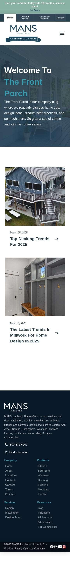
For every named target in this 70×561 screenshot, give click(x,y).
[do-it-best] (64, 547)
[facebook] (52, 547)
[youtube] (60, 547)
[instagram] (56, 547)
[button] (35, 10)
